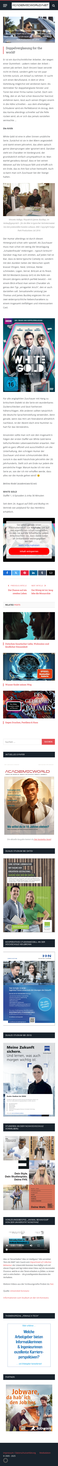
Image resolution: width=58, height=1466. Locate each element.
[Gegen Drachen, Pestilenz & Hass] (29, 704)
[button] (5, 1460)
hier (52, 1284)
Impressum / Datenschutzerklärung (19, 1452)
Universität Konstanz (19, 1290)
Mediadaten (45, 1452)
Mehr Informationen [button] (29, 545)
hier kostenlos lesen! (42, 839)
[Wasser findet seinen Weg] (29, 667)
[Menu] (5, 5)
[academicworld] (30, 5)
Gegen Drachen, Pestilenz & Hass (21, 722)
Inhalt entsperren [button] (29, 551)
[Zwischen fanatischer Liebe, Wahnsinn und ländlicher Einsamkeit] (29, 626)
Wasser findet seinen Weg (18, 684)
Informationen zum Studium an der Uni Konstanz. (26, 1297)
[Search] (53, 5)
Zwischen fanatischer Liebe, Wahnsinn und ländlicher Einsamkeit (27, 645)
